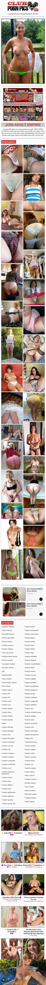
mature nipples (30, 679)
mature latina (29, 649)
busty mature (6, 641)
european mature (8, 664)
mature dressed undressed (7, 773)
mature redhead (30, 697)
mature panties (30, 682)
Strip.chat (30, 593)
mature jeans (29, 638)
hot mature (5, 686)
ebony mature (7, 660)
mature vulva (29, 753)
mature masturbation (32, 664)
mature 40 (5, 697)
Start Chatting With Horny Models (34, 590)
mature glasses (7, 796)
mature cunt (6, 768)
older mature (29, 775)
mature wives (29, 761)
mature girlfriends (8, 792)
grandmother (6, 675)
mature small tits (30, 723)
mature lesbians (30, 656)
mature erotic (6, 777)
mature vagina (30, 749)
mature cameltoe (8, 742)
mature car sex (7, 746)
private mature (30, 783)
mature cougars (7, 753)
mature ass (6, 705)
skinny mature (30, 790)
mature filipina (7, 785)
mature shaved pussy (32, 712)
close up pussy (7, 653)
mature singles (30, 716)
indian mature (7, 690)
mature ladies (29, 641)
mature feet (6, 781)
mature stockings (31, 731)
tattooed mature (30, 794)
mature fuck (6, 789)
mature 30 (5, 694)
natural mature (30, 768)
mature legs (29, 653)
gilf (2, 671)
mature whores (30, 757)
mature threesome (31, 735)
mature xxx (28, 764)
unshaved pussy (30, 742)
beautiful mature (7, 634)
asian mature (6, 630)
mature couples (7, 757)
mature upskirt (30, 746)
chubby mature (7, 645)
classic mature (7, 649)
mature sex (28, 708)
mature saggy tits (31, 701)
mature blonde (7, 727)
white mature (29, 801)
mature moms (29, 671)
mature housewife (31, 630)
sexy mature (29, 787)
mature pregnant (31, 690)
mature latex (29, 645)
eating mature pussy (9, 656)
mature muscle (30, 675)
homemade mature (9, 682)
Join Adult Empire (23, 125)
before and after (7, 638)
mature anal (6, 701)
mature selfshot (30, 705)
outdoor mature (30, 779)
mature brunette (7, 738)
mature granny (7, 800)
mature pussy (29, 694)
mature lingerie (30, 660)
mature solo (29, 727)
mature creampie (8, 761)
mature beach (7, 716)
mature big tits (7, 720)
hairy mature (6, 679)
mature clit (5, 749)
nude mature (29, 772)
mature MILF (29, 667)
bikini (3, 723)
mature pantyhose (31, 686)
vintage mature (30, 798)
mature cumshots (8, 764)
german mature (7, 667)
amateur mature (7, 627)
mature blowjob (7, 731)
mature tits (28, 738)
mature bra (5, 735)
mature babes (7, 708)
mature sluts (29, 720)
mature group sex (8, 803)
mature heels (29, 627)
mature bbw (6, 712)
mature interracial (31, 634)
